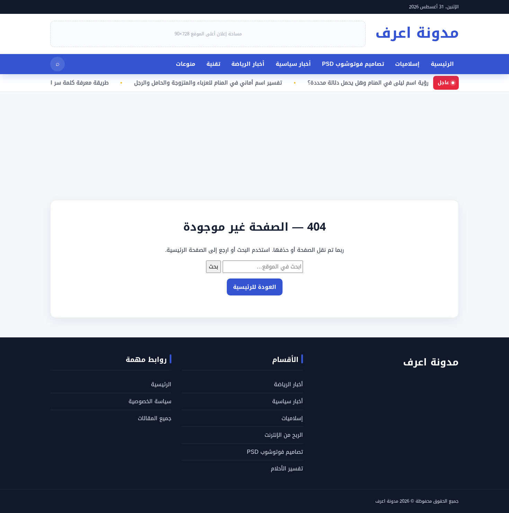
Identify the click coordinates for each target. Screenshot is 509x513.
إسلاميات (407, 64)
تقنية (213, 64)
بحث (213, 266)
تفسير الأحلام (287, 468)
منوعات (185, 64)
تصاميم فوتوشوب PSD (353, 64)
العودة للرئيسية (254, 287)
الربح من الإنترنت (284, 435)
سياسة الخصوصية (149, 401)
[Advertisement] (301, 140)
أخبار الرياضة (248, 64)
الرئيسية (442, 64)
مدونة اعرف (417, 33)
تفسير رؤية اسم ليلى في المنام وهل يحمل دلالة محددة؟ (381, 83)
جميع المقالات (154, 418)
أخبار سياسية (293, 64)
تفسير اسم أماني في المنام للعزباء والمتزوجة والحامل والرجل (213, 83)
